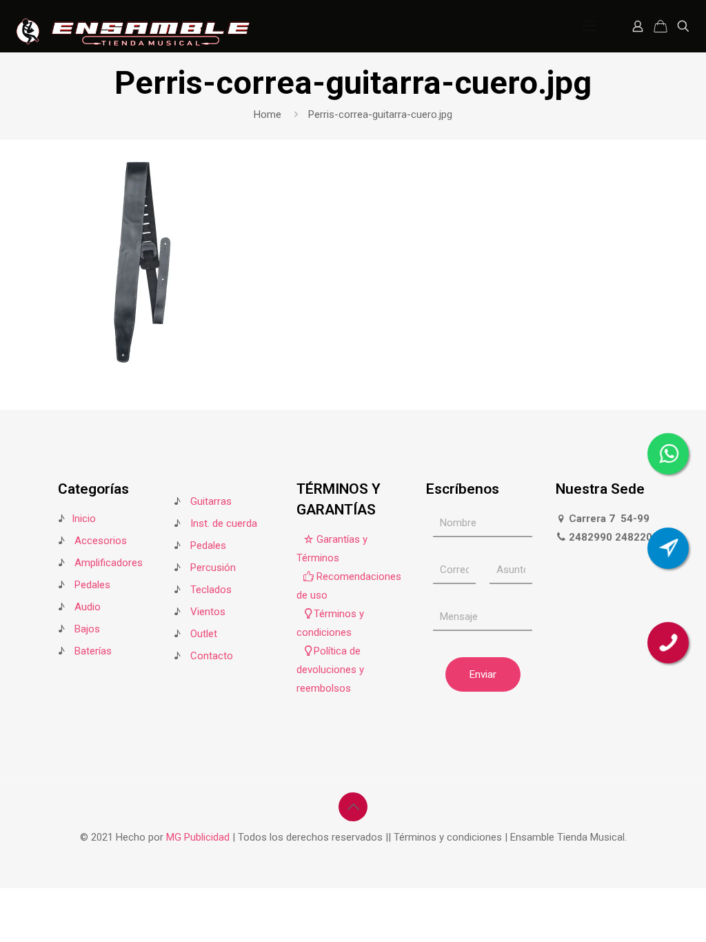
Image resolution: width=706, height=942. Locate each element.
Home (267, 114)
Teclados (211, 589)
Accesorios (100, 540)
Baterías (93, 651)
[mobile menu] (589, 26)
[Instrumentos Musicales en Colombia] (133, 26)
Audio (87, 607)
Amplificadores (108, 563)
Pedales (92, 585)
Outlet (203, 634)
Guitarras (210, 501)
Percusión (213, 567)
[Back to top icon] (353, 806)
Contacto (211, 656)
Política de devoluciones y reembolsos (330, 669)
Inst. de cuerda (223, 523)
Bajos (87, 629)
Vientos (207, 611)
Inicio (84, 518)
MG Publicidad (199, 837)
